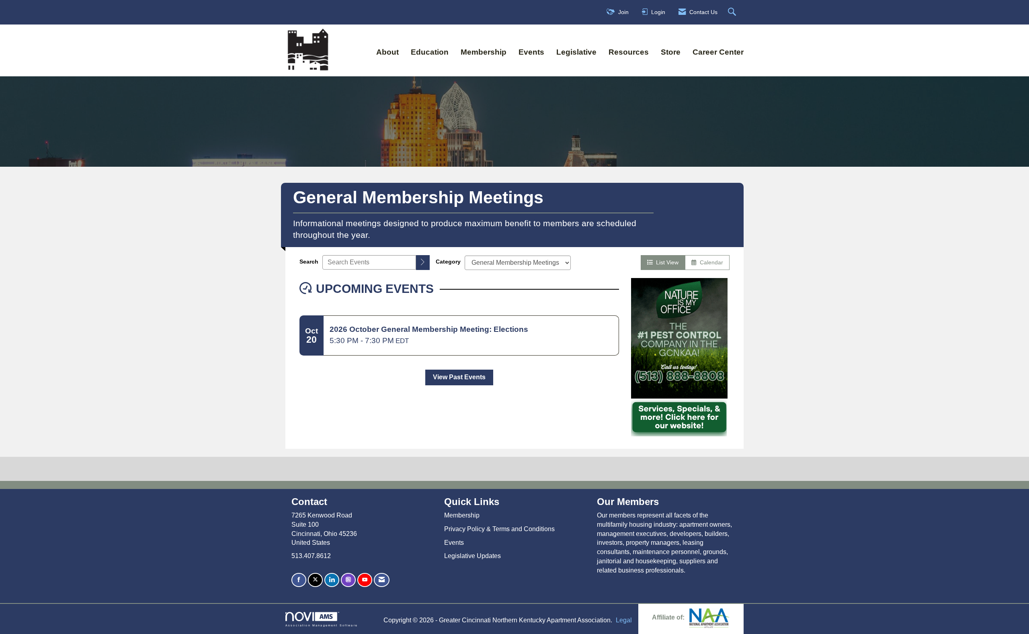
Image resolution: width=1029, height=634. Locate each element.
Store (671, 52)
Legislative (576, 52)
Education (430, 52)
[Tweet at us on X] (315, 580)
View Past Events (459, 377)
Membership (483, 52)
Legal (624, 620)
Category (448, 261)
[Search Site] (733, 12)
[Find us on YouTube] (364, 580)
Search (308, 261)
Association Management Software (321, 625)
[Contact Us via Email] (381, 580)
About (387, 52)
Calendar (710, 262)
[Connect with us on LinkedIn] (331, 580)
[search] (423, 262)
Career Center (718, 52)
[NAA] (709, 617)
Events (531, 52)
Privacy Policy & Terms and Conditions (499, 529)
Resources (629, 52)
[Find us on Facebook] (298, 580)
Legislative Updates (472, 555)
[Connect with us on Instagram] (348, 580)
